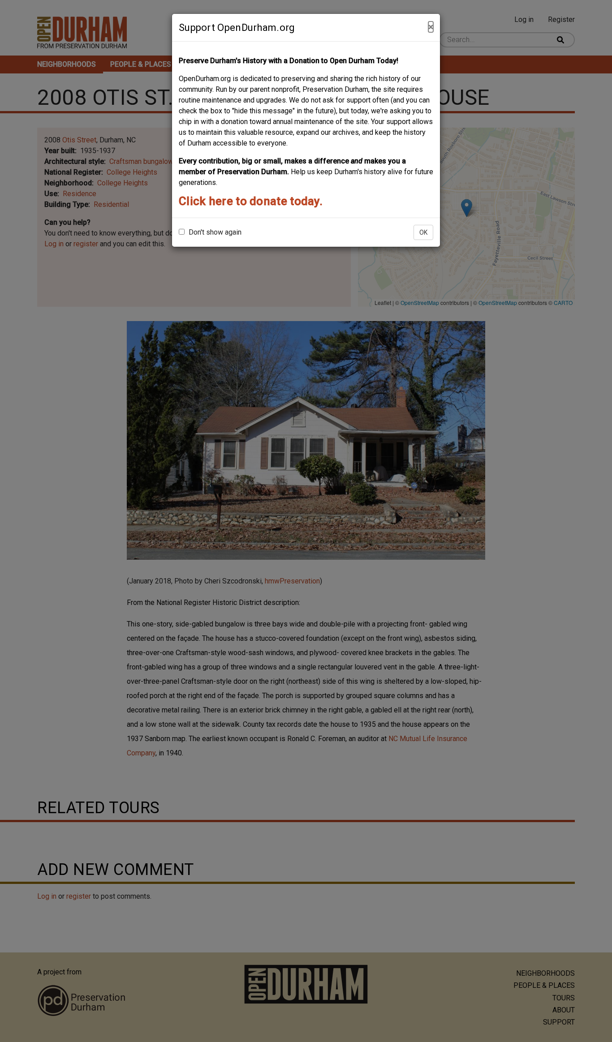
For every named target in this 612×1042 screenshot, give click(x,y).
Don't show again (214, 232)
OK (423, 232)
